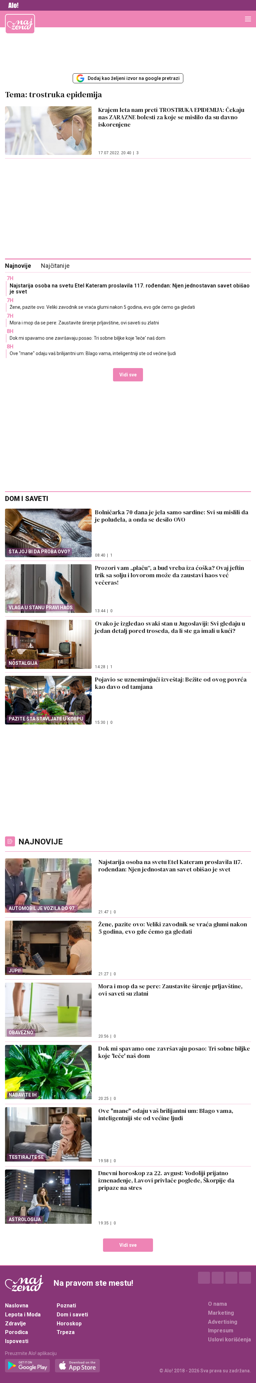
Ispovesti (16, 1341)
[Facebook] (204, 1278)
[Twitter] (231, 1278)
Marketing (221, 1313)
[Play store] (27, 1366)
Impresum (220, 1330)
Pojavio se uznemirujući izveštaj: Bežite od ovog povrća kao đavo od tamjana (171, 683)
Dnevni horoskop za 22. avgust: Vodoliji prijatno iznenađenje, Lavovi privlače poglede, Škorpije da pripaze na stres (166, 1180)
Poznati (66, 1305)
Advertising (222, 1322)
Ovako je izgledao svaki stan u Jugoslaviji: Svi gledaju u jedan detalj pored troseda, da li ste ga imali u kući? (170, 627)
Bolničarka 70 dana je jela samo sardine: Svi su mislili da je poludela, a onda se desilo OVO (171, 516)
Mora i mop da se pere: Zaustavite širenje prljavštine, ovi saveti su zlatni (84, 322)
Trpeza (66, 1332)
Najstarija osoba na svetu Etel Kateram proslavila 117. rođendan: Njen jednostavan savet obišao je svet (130, 288)
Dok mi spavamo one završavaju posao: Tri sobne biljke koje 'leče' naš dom (87, 338)
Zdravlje (15, 1323)
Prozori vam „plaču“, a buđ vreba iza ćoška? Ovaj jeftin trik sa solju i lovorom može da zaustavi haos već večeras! (169, 575)
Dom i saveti (72, 1314)
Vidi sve (128, 374)
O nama (217, 1304)
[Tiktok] (245, 1278)
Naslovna (16, 1305)
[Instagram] (218, 1278)
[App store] (77, 1366)
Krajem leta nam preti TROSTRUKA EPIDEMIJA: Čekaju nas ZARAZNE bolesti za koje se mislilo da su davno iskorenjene (171, 117)
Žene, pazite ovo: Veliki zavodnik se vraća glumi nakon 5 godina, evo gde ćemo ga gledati (102, 307)
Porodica (16, 1332)
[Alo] (11, 5)
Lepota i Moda (23, 1314)
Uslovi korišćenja (229, 1339)
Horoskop (69, 1323)
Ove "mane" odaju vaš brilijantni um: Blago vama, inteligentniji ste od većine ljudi (93, 353)
